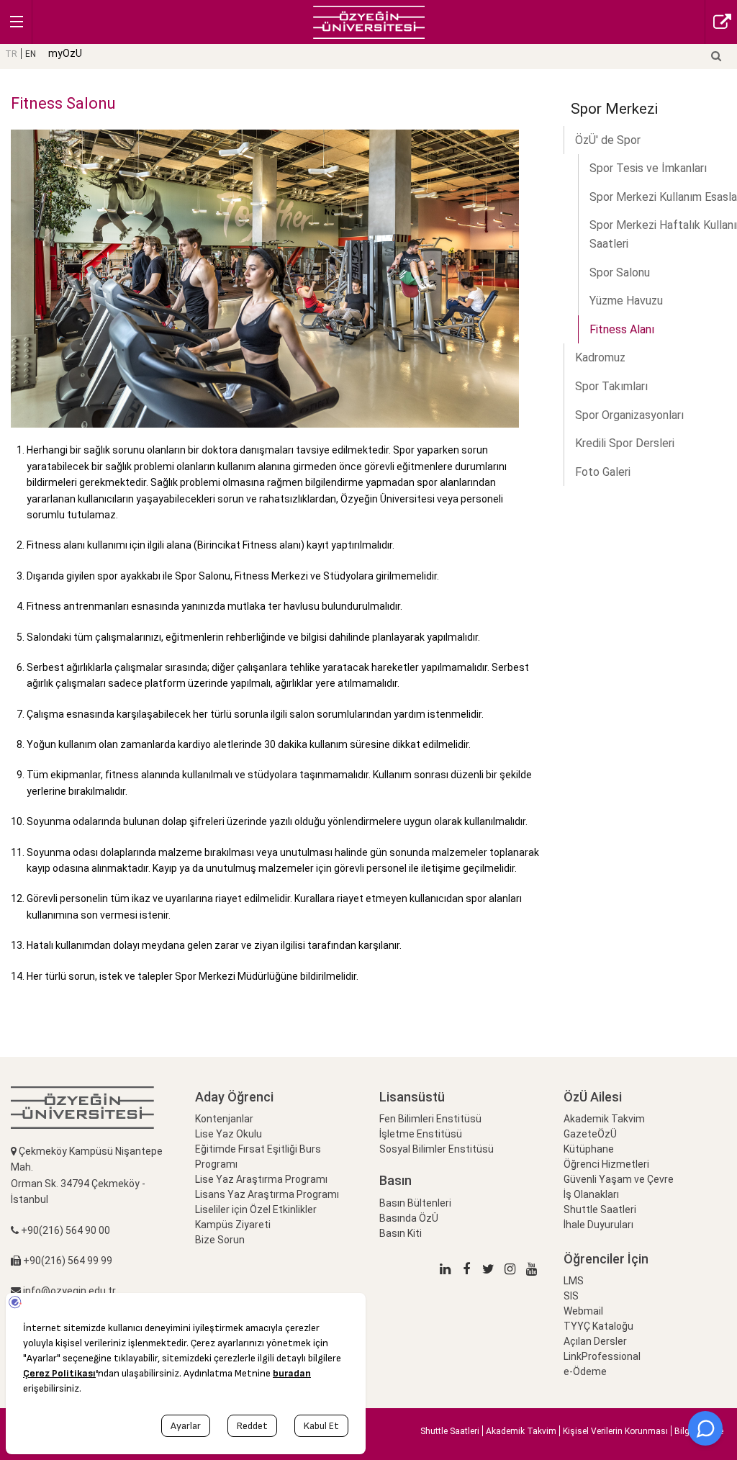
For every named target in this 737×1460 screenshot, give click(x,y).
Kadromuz (600, 357)
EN (30, 54)
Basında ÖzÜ (408, 1218)
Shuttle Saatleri (600, 1209)
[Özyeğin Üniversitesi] (369, 21)
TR (11, 54)
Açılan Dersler (595, 1341)
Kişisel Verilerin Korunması (615, 1431)
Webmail (583, 1311)
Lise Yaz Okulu (228, 1134)
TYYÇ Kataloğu (598, 1326)
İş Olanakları (591, 1194)
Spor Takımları (611, 386)
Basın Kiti (400, 1233)
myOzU (65, 53)
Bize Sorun (220, 1239)
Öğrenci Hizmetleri (606, 1164)
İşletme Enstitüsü (420, 1134)
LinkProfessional (602, 1356)
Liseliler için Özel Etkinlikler (256, 1209)
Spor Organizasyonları (629, 415)
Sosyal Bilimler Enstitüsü (436, 1149)
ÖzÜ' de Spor (608, 140)
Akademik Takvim (604, 1119)
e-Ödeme (585, 1371)
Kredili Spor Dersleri (624, 443)
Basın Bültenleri (415, 1203)
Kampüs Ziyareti (233, 1224)
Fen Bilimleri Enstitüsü (430, 1119)
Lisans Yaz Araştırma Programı (267, 1194)
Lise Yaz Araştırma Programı (261, 1179)
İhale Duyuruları (598, 1224)
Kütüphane (589, 1149)
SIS (571, 1296)
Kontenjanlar (224, 1119)
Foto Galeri (602, 472)
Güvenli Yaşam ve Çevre (619, 1179)
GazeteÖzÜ (590, 1134)
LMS (574, 1280)
